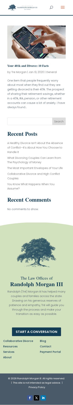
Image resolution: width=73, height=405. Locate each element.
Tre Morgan (19, 72)
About (7, 357)
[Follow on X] (36, 397)
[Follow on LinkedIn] (43, 397)
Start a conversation (36, 331)
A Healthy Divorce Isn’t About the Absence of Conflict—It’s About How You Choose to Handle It (35, 147)
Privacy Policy (37, 387)
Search (59, 121)
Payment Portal (50, 352)
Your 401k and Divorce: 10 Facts (28, 65)
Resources (10, 346)
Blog (43, 341)
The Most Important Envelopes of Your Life (35, 168)
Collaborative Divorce (18, 341)
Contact (45, 346)
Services (8, 352)
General (51, 72)
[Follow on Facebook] (29, 397)
